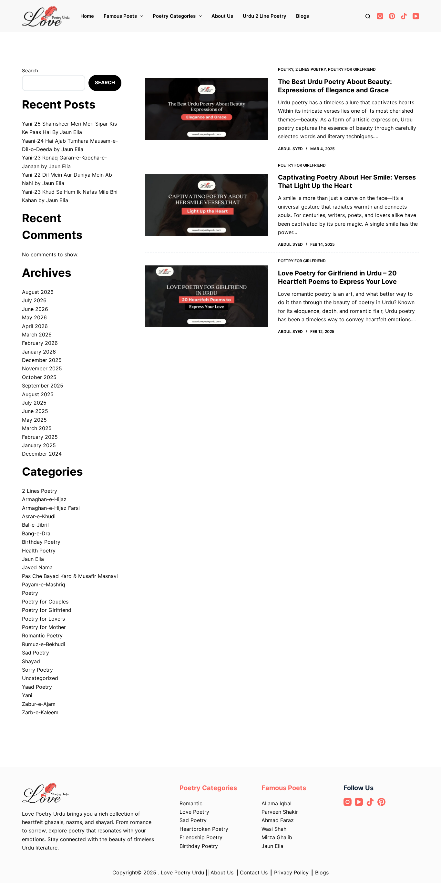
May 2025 (34, 420)
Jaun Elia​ (272, 846)
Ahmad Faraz (278, 820)
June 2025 (35, 411)
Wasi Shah (274, 829)
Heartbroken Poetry (203, 829)
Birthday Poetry (41, 542)
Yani (27, 695)
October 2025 (39, 377)
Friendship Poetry (200, 837)
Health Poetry (39, 550)
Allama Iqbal (277, 803)
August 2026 (38, 292)
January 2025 (39, 445)
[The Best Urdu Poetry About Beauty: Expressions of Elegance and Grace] (206, 109)
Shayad (31, 661)
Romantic (190, 803)
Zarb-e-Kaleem (40, 712)
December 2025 (42, 360)
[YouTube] (416, 16)
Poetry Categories (174, 16)
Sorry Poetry (37, 669)
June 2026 (35, 309)
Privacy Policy (292, 872)
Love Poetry (194, 812)
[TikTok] (404, 16)
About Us (222, 16)
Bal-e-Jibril (35, 524)
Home (87, 16)
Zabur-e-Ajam (39, 704)
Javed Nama (37, 567)
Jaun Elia (33, 559)
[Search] (367, 16)
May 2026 (34, 317)
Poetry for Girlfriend (352, 69)
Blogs (302, 16)
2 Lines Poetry (310, 69)
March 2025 (37, 428)
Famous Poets (120, 16)
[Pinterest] (392, 16)
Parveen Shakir (280, 812)
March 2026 (37, 334)
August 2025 (38, 394)
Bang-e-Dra (36, 533)
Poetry (285, 69)
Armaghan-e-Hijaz (44, 499)
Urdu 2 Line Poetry (264, 16)
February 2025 (40, 437)
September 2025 (42, 385)
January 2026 (39, 351)
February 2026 (40, 343)
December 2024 (42, 453)
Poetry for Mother (44, 627)
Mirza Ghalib (277, 837)
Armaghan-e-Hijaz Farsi (51, 508)
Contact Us (254, 872)
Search (30, 70)
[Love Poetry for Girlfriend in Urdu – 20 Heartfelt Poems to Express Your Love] (206, 296)
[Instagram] (380, 16)
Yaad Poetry (37, 687)
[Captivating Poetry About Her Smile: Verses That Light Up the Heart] (206, 205)
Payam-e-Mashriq (43, 584)
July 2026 (34, 300)
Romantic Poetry (42, 635)
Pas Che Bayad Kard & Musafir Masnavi (70, 576)
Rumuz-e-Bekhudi (43, 644)
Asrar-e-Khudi (39, 516)
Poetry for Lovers (43, 618)
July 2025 (34, 402)
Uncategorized (40, 678)
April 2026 (35, 326)
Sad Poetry (35, 652)
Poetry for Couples (45, 601)
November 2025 (42, 368)
